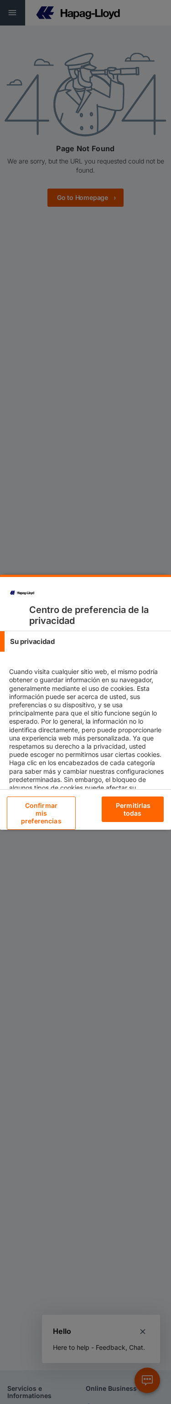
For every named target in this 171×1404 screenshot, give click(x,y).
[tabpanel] (87, 746)
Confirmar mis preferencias (41, 813)
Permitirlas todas (133, 809)
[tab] (85, 641)
